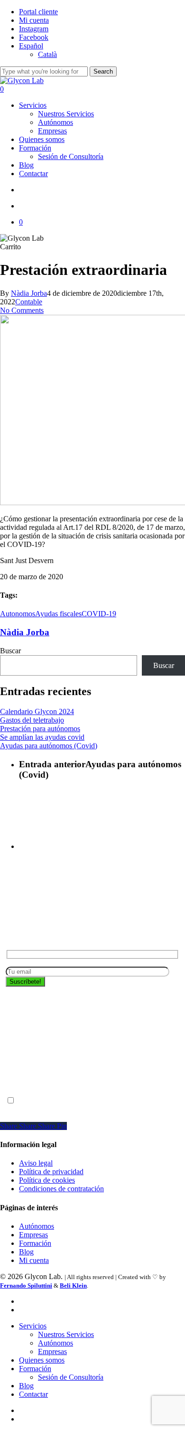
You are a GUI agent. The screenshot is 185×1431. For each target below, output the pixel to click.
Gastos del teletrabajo (32, 720)
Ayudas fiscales (58, 614)
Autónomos (36, 1226)
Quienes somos (42, 1360)
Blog (26, 1252)
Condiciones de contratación (61, 1189)
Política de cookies (47, 1180)
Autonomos (17, 614)
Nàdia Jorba (29, 293)
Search (103, 71)
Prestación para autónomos (40, 729)
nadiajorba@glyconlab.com (47, 1075)
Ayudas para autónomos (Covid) (48, 746)
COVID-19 (99, 614)
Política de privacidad (109, 1101)
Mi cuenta (34, 1260)
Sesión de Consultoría (70, 1377)
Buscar (10, 651)
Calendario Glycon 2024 (37, 711)
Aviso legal (36, 1163)
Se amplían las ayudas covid (42, 737)
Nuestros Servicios (66, 1334)
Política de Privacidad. (39, 1084)
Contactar (33, 1394)
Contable (28, 302)
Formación (35, 1243)
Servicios (32, 1326)
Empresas (33, 1235)
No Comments (22, 310)
